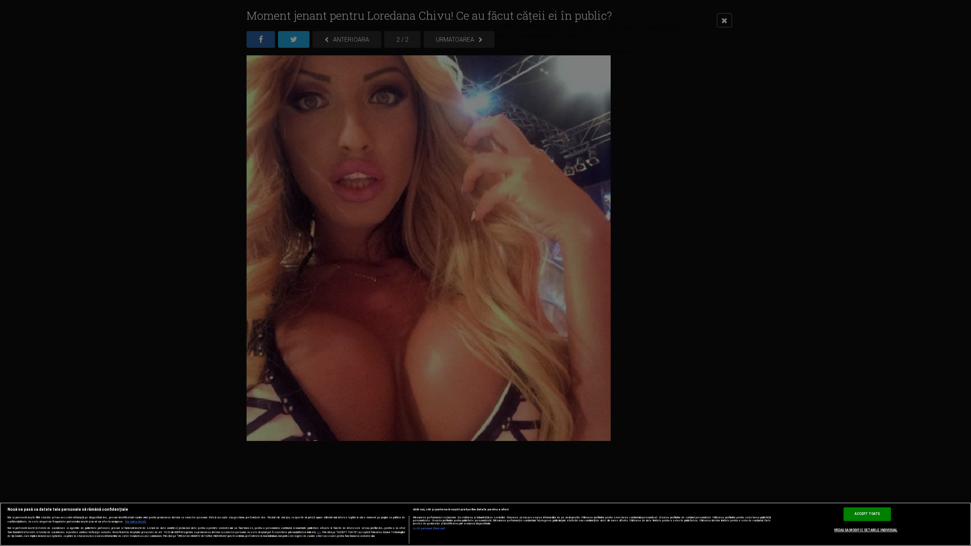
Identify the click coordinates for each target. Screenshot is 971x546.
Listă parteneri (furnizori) (429, 528)
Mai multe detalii (135, 521)
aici (319, 532)
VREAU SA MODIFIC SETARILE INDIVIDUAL (865, 530)
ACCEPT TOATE (867, 514)
